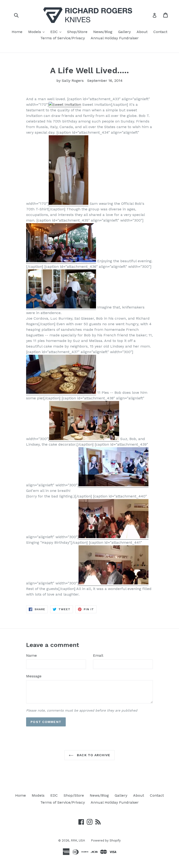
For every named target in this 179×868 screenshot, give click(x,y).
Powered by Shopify (106, 840)
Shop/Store (77, 32)
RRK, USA (78, 840)
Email (98, 655)
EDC (57, 31)
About (142, 32)
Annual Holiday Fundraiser (115, 38)
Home (17, 32)
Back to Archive (93, 755)
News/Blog (102, 32)
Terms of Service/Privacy (62, 38)
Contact (160, 32)
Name (31, 655)
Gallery (124, 32)
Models (37, 31)
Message (33, 676)
